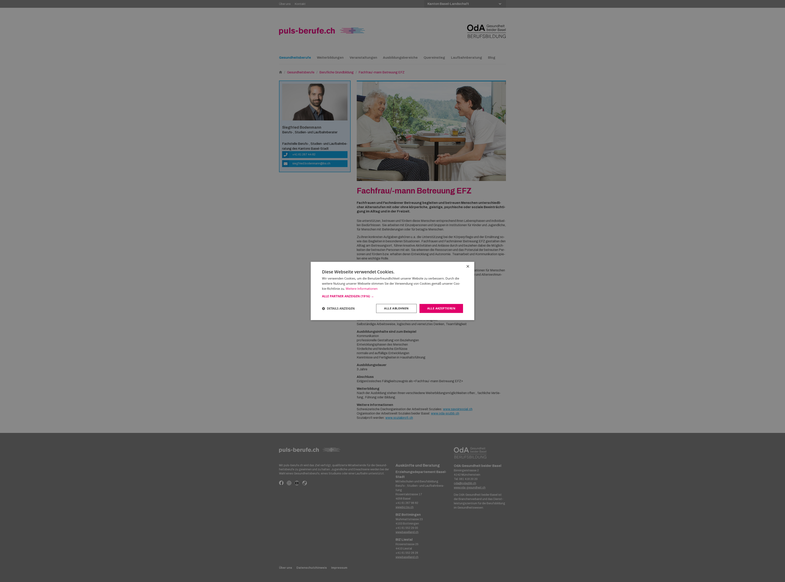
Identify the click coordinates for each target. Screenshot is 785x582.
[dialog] (392, 291)
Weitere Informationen (362, 289)
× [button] (467, 266)
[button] (392, 296)
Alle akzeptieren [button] (441, 308)
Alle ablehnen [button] (396, 308)
